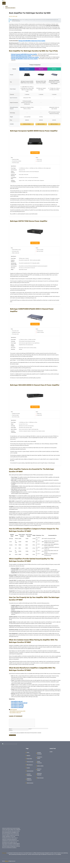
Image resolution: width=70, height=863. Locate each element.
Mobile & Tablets (40, 765)
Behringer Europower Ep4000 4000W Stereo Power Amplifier (24, 54)
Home (6, 6)
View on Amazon (35, 152)
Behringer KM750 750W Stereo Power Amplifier (21, 55)
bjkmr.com (4, 852)
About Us (28, 755)
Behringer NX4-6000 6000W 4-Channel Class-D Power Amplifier (32, 40)
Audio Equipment (13, 709)
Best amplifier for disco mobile (17, 705)
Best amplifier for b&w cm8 (16, 701)
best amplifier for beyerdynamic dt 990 (17, 711)
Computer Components (10, 7)
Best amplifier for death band (17, 707)
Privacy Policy (29, 758)
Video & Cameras (30, 782)
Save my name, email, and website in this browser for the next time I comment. (25, 732)
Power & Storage (40, 777)
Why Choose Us (30, 764)
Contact (28, 767)
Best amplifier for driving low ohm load (19, 702)
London (51, 751)
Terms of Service (30, 761)
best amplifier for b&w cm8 (15, 712)
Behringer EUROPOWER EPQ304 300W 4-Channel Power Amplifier (25, 57)
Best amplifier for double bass (17, 704)
